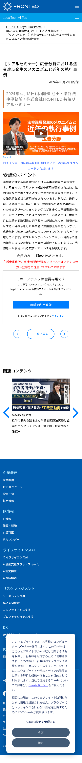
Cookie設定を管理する (40, 721)
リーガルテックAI (14, 596)
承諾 (41, 732)
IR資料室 (8, 532)
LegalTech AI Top (15, 18)
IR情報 (7, 519)
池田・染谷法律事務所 (45, 31)
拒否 (41, 742)
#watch (7, 157)
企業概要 (10, 472)
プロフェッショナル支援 (18, 617)
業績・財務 (10, 525)
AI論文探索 (10, 571)
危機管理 (24, 31)
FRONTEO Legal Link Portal (24, 27)
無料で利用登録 (40, 305)
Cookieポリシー (38, 685)
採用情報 (8, 501)
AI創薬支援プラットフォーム (21, 564)
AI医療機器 (10, 578)
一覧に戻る (40, 334)
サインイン (58, 315)
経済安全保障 (11, 603)
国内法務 (11, 31)
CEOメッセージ (12, 487)
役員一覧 (8, 494)
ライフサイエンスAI (15, 557)
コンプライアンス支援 (17, 610)
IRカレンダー (11, 539)
